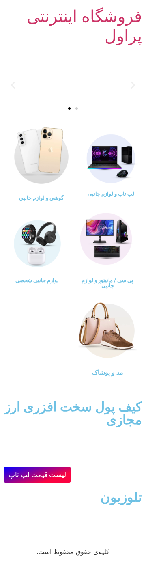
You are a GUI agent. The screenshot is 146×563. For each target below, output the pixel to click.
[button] (133, 85)
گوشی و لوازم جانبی (41, 198)
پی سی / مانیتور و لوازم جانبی (107, 283)
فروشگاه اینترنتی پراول (84, 25)
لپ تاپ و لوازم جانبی (111, 194)
